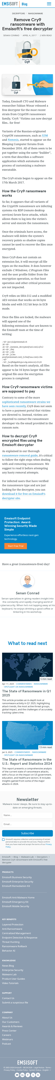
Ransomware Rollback (14, 946)
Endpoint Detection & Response (19, 937)
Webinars (7, 1039)
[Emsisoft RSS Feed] (38, 1075)
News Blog (8, 965)
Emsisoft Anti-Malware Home (18, 897)
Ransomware (35, 13)
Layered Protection (12, 924)
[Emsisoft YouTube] (17, 1075)
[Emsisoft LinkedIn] (22, 1075)
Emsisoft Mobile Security (15, 906)
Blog (16, 856)
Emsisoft (10, 3)
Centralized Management (16, 933)
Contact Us (8, 998)
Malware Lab (27, 856)
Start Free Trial (15, 546)
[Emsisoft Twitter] (33, 1075)
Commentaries (24, 683)
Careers (6, 1035)
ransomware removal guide (20, 455)
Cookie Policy (22, 1070)
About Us (7, 1017)
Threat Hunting (10, 942)
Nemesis (13, 140)
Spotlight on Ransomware (18, 686)
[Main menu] (49, 3)
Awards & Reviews (12, 1026)
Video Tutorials (10, 983)
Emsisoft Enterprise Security (17, 881)
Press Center (9, 1030)
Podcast (6, 1043)
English (46, 1070)
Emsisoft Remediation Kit (16, 886)
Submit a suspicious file (15, 1002)
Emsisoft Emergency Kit (15, 901)
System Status (35, 1070)
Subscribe (27, 833)
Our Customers (10, 1021)
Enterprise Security (12, 970)
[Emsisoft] (27, 1062)
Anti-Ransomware (12, 928)
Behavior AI (8, 950)
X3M (45, 135)
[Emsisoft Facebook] (28, 1075)
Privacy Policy (9, 1070)
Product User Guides (13, 978)
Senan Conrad (11, 35)
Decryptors (18, 13)
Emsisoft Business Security (17, 877)
